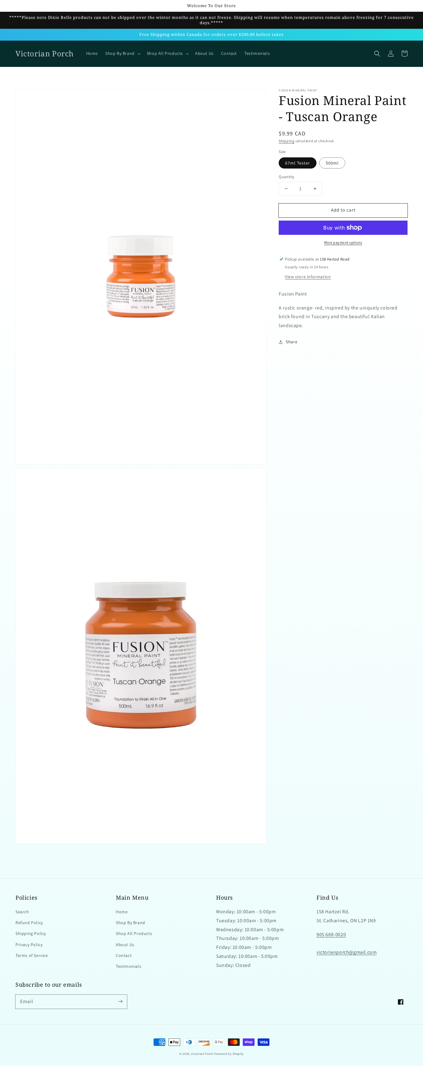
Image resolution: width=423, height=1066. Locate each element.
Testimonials (128, 966)
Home (122, 912)
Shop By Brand (130, 922)
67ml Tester (297, 163)
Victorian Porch (202, 1054)
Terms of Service (31, 955)
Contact (124, 955)
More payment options (343, 242)
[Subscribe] (120, 1001)
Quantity (286, 176)
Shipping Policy (30, 933)
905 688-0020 (331, 934)
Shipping (286, 140)
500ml (332, 163)
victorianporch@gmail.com (346, 952)
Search (22, 912)
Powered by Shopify (229, 1054)
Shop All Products (134, 933)
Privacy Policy (28, 944)
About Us (125, 944)
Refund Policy (29, 922)
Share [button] (291, 341)
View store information (308, 276)
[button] (377, 53)
